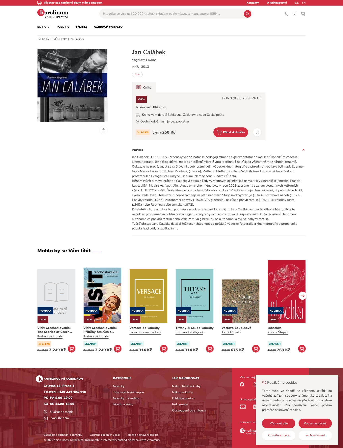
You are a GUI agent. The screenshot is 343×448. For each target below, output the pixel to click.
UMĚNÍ (55, 39)
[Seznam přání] (294, 13)
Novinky (118, 386)
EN (304, 3)
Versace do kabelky (144, 328)
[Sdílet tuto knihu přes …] (103, 130)
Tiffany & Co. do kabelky (194, 328)
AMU (136, 67)
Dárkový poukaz (183, 398)
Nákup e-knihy (182, 392)
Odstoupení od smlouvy (189, 410)
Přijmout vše (279, 423)
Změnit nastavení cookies (143, 435)
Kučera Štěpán (278, 332)
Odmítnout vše (278, 435)
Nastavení (317, 435)
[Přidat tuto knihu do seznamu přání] (257, 132)
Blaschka (274, 328)
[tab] (144, 87)
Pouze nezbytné (315, 423)
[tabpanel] (198, 116)
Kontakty (253, 3)
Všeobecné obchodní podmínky (63, 435)
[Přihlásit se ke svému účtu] (286, 13)
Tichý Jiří (228, 332)
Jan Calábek (77, 39)
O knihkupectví (277, 3)
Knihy (45, 39)
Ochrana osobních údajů (105, 435)
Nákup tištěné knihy (186, 386)
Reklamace (180, 404)
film (65, 39)
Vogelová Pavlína (144, 60)
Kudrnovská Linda (50, 336)
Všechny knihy (123, 404)
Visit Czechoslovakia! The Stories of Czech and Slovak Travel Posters (53, 330)
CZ (297, 3)
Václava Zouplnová (236, 328)
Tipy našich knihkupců (128, 392)
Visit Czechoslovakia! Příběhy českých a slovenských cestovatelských (100, 330)
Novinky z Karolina (126, 398)
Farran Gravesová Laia (145, 332)
